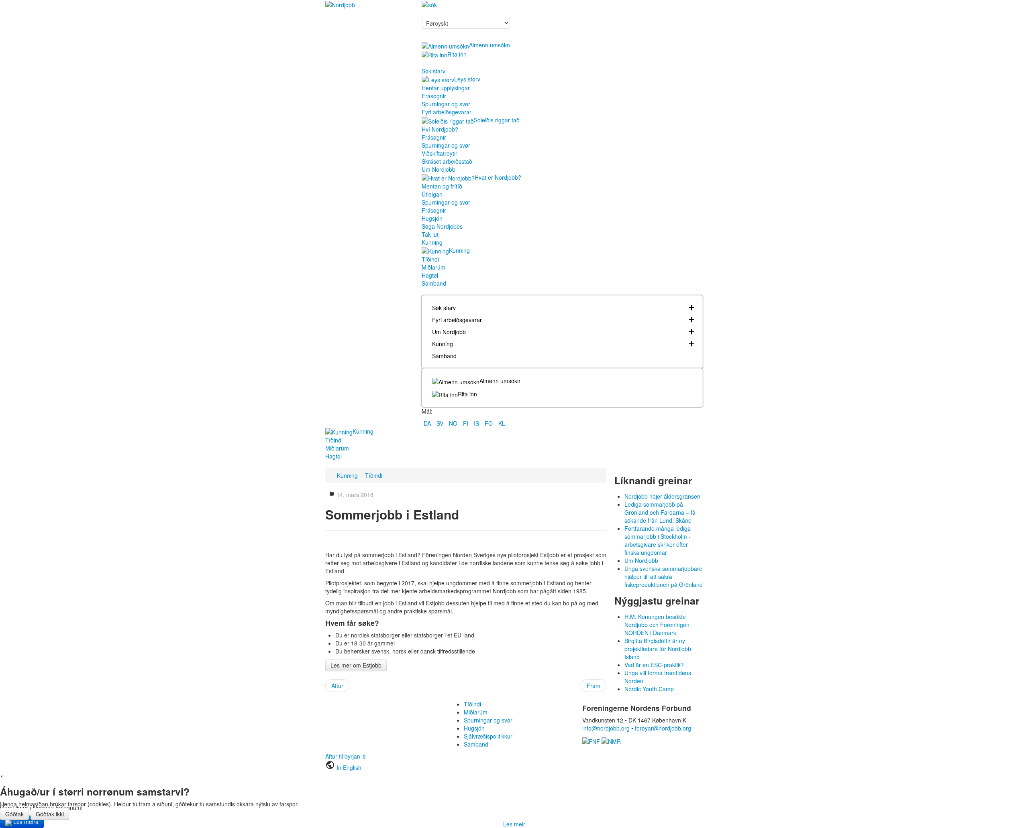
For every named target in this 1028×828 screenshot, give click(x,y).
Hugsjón (432, 218)
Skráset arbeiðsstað (447, 161)
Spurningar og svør (446, 104)
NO (454, 423)
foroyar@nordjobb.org (663, 728)
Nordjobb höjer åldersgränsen (662, 496)
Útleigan (432, 194)
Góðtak (14, 814)
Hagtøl (430, 275)
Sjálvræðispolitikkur (488, 736)
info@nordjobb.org (606, 728)
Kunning (432, 242)
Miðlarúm (433, 267)
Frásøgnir (434, 96)
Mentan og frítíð (442, 186)
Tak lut (430, 234)
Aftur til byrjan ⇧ (346, 756)
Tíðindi (430, 259)
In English (349, 767)
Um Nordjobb (438, 169)
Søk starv (433, 71)
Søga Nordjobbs (442, 226)
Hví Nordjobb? (440, 129)
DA (428, 423)
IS (477, 423)
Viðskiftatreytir (439, 153)
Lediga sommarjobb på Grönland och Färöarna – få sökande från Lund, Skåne (660, 512)
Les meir (514, 824)
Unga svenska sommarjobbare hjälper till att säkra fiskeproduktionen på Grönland (663, 576)
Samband (434, 283)
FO (489, 423)
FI (466, 423)
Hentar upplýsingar (446, 88)
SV (440, 423)
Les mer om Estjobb (355, 665)
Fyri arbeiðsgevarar (446, 112)
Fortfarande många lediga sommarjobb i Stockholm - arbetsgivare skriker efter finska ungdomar (657, 540)
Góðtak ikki (50, 814)
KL (501, 423)
